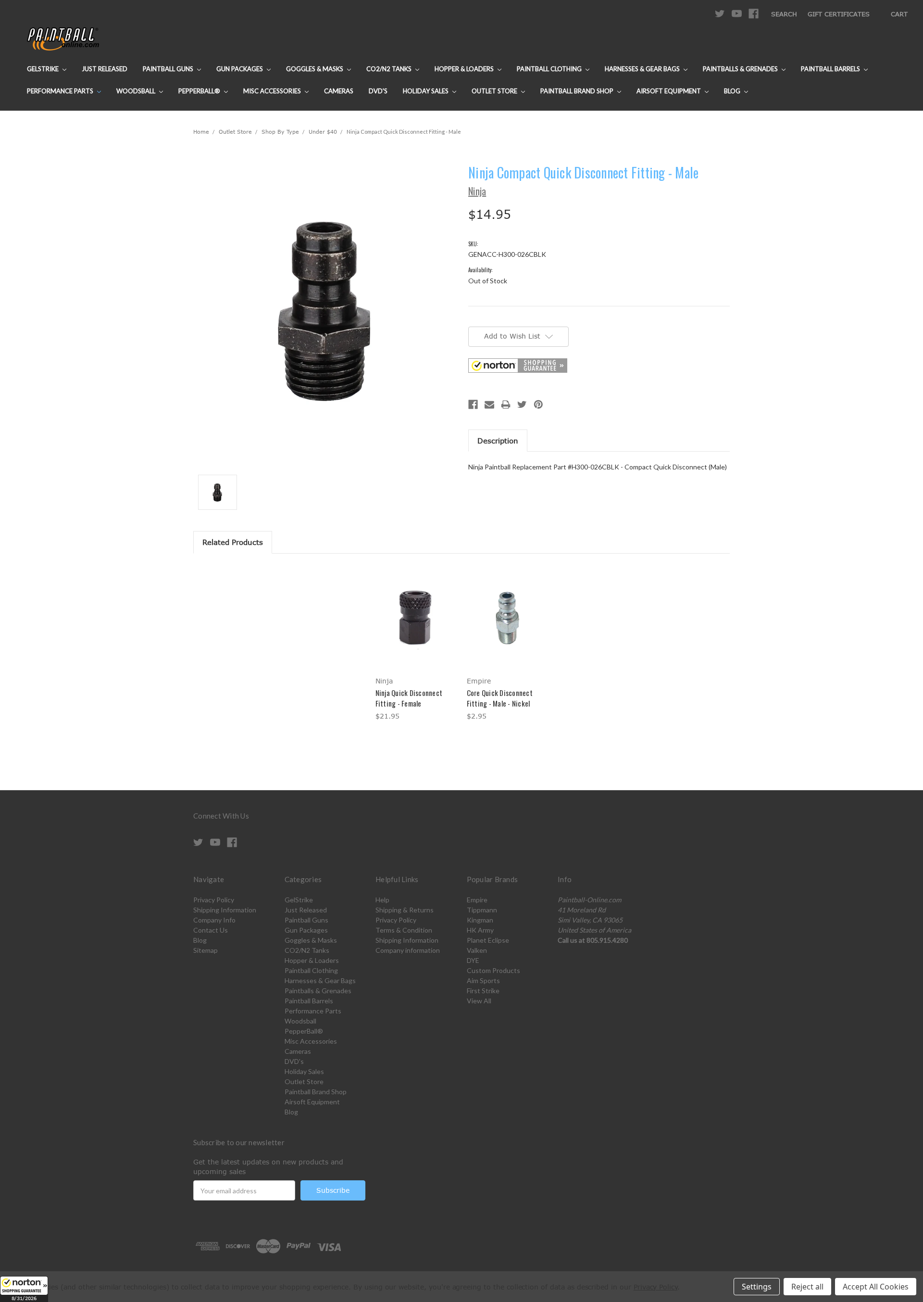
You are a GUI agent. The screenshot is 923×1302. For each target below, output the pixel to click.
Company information (407, 950)
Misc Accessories (272, 91)
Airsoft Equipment (669, 91)
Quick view (416, 609)
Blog (733, 91)
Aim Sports (483, 980)
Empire (477, 900)
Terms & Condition (403, 930)
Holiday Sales (426, 91)
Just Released (104, 69)
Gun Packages (240, 69)
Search (784, 14)
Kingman (480, 920)
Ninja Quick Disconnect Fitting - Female (409, 698)
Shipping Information (224, 910)
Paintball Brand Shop (577, 91)
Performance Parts (61, 91)
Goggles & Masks (315, 69)
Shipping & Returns (404, 910)
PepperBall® (200, 91)
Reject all (807, 1286)
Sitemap (205, 950)
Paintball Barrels (831, 69)
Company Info (214, 920)
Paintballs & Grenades (741, 69)
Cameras (338, 91)
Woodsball (136, 91)
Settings (757, 1286)
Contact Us (210, 930)
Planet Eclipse (488, 940)
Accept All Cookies (876, 1286)
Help (382, 900)
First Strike (483, 990)
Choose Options (416, 625)
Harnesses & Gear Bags (643, 69)
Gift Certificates (839, 14)
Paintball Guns (169, 69)
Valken (477, 950)
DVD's (378, 91)
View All (479, 1001)
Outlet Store (495, 91)
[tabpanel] (416, 644)
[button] (24, 1289)
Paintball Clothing (550, 69)
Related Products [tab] (232, 542)
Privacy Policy (213, 900)
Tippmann (482, 910)
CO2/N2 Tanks (389, 69)
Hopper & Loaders (465, 69)
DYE (473, 960)
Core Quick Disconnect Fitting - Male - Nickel (500, 698)
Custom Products (493, 970)
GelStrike (43, 69)
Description (497, 440)
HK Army (480, 930)
